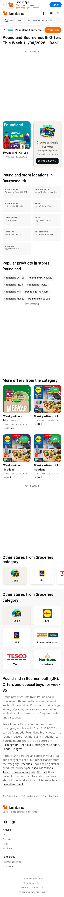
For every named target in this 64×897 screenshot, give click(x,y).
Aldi (39, 772)
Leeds (6, 749)
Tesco (6, 772)
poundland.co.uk (13, 784)
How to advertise (12, 861)
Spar (27, 768)
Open (55, 4)
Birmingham (10, 745)
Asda (35, 768)
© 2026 (32, 878)
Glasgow (16, 749)
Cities (6, 843)
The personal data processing (32, 892)
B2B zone (8, 866)
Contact (7, 839)
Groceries (25, 764)
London (54, 745)
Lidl (44, 772)
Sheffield (25, 745)
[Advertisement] (32, 85)
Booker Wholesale (23, 772)
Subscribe (54, 30)
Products (7, 848)
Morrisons (46, 768)
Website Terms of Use (32, 887)
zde (22, 732)
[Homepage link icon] (4, 796)
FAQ (5, 834)
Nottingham (40, 745)
